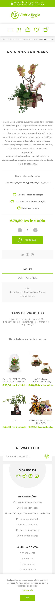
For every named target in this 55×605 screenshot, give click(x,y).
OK (27, 598)
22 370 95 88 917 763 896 (29, 4)
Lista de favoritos (27, 569)
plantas (36, 319)
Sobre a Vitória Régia (27, 535)
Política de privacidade (27, 519)
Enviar (47, 456)
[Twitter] (24, 476)
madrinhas (28, 321)
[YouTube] (36, 476)
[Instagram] (30, 476)
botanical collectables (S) (41, 380)
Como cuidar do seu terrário (27, 502)
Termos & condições (27, 524)
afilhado (43, 321)
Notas (27, 269)
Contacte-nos (27, 277)
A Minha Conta (27, 553)
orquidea (26, 324)
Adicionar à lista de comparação (30, 201)
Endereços (27, 558)
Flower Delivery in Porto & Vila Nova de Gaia (27, 513)
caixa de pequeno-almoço (40, 422)
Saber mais (27, 590)
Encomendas (27, 564)
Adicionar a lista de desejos (30, 195)
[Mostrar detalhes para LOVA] (14, 404)
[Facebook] (18, 476)
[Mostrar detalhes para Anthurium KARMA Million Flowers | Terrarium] (14, 362)
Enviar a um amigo (30, 208)
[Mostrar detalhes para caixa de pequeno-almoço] (40, 404)
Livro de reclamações (27, 508)
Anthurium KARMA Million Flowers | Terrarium (14, 381)
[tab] (27, 269)
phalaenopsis (10, 321)
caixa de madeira (19, 319)
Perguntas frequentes (27, 530)
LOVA (14, 420)
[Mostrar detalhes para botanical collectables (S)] (40, 362)
